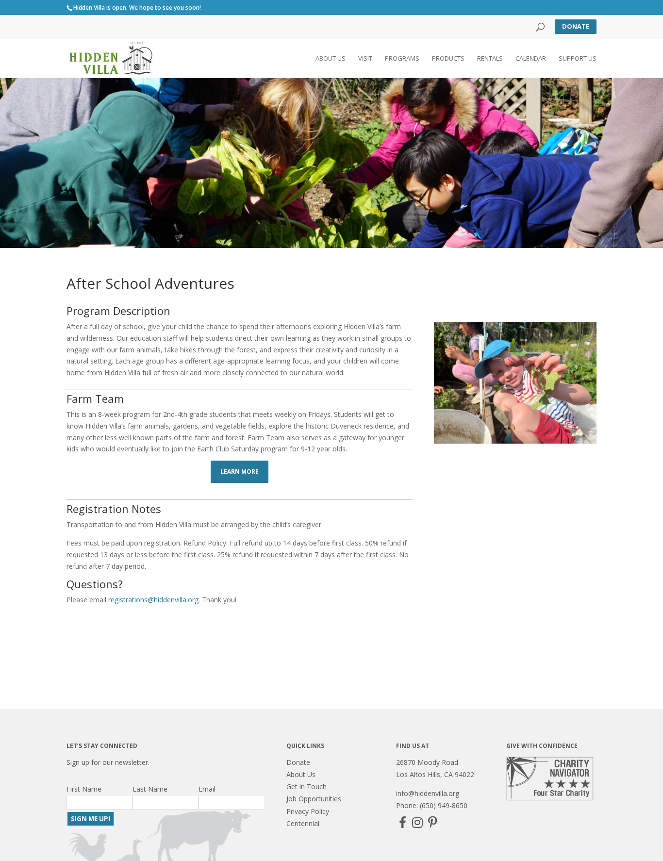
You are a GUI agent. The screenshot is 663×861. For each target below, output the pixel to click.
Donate (575, 26)
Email (207, 789)
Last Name (150, 789)
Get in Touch (306, 786)
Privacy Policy (307, 811)
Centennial (302, 823)
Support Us (578, 59)
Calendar (530, 59)
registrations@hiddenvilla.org (153, 599)
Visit (365, 59)
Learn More (239, 471)
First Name (83, 789)
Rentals (490, 59)
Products (448, 59)
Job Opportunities (313, 798)
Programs (402, 59)
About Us (330, 59)
